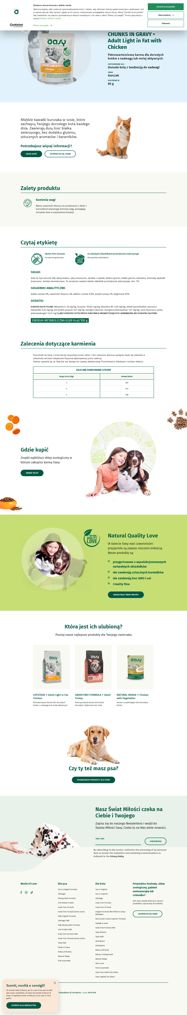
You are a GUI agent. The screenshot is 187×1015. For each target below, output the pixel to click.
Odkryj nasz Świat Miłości (126, 595)
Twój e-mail (99, 839)
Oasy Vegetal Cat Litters (105, 977)
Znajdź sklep (32, 473)
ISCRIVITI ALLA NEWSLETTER (24, 1005)
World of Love (29, 883)
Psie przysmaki (64, 961)
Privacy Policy (117, 856)
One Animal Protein (66, 903)
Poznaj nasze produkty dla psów (93, 780)
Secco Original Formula (67, 889)
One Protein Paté (65, 929)
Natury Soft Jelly (64, 952)
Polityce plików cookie (50, 18)
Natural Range (64, 956)
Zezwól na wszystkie (166, 7)
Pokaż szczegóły (40, 25)
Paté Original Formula (67, 916)
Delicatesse (100, 941)
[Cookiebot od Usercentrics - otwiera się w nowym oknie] (16, 25)
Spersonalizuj (164, 15)
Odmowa (166, 23)
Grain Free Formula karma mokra (71, 938)
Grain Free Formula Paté (68, 934)
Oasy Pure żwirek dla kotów (106, 972)
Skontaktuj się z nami (60, 154)
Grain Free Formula (66, 907)
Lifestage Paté (63, 921)
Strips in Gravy (64, 947)
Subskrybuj (155, 841)
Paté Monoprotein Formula (69, 925)
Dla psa (62, 883)
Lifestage (61, 894)
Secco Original (101, 889)
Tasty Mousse (100, 932)
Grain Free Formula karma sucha (71, 912)
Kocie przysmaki (102, 968)
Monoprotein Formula (67, 898)
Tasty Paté (62, 943)
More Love (99, 963)
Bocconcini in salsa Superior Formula (110, 919)
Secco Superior (101, 894)
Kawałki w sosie (101, 923)
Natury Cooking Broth (104, 954)
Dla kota (100, 883)
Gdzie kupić (31, 154)
